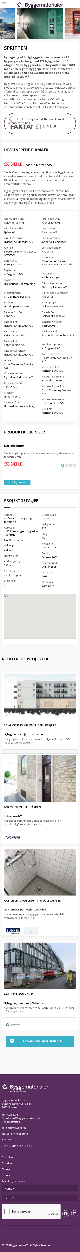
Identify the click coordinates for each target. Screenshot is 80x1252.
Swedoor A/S (49, 232)
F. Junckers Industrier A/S (18, 377)
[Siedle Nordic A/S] (13, 464)
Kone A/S (9, 316)
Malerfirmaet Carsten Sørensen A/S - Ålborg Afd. (57, 262)
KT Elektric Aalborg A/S (17, 296)
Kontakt (6, 1139)
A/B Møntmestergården (22, 807)
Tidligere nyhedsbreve (15, 1133)
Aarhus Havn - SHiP (18, 994)
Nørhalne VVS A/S (52, 370)
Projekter (7, 1163)
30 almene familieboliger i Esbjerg (30, 725)
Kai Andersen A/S (14, 222)
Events (6, 1175)
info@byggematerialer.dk (25, 1118)
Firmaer (6, 1169)
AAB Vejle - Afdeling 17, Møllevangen (32, 900)
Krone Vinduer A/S (53, 403)
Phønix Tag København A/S (58, 335)
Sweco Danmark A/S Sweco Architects (20, 253)
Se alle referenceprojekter (43, 1040)
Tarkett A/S (10, 387)
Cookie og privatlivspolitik (17, 1145)
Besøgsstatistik (11, 1122)
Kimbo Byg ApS (50, 277)
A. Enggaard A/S (13, 264)
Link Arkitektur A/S (52, 306)
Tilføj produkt (19, 482)
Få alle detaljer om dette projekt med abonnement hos (36, 121)
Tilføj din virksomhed (14, 1127)
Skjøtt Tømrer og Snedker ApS (19, 366)
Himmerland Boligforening (19, 284)
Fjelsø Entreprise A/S (54, 316)
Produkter (8, 1157)
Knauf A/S (48, 251)
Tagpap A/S (49, 325)
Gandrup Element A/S (17, 306)
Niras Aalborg (12, 396)
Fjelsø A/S (10, 232)
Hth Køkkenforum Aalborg (19, 406)
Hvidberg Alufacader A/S (18, 242)
